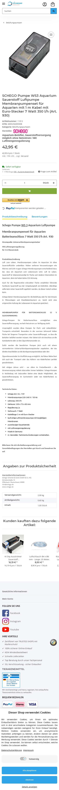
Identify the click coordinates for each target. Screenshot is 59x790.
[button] (45, 4)
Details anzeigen (29, 786)
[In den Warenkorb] (29, 191)
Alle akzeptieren (29, 770)
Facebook (15, 613)
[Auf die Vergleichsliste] (51, 35)
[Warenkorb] (53, 4)
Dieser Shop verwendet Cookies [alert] (29, 712)
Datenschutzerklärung (11, 750)
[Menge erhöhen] (54, 183)
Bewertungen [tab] (39, 216)
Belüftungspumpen (21, 127)
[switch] (23, 758)
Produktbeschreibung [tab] (14, 216)
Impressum (28, 750)
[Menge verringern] (5, 183)
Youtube (14, 629)
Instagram (15, 621)
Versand (24, 156)
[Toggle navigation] (3, 2)
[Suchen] (53, 11)
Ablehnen (30, 779)
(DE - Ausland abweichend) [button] (24, 172)
